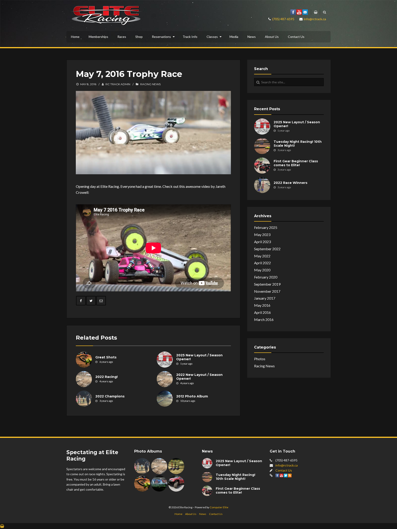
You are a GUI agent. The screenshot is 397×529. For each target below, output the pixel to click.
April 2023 (262, 241)
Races (121, 37)
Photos (259, 359)
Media (234, 37)
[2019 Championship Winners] (159, 484)
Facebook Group (293, 12)
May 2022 (262, 256)
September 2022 (267, 249)
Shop (139, 37)
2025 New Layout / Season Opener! (199, 357)
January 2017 (264, 298)
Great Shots (105, 357)
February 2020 (265, 277)
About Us (272, 37)
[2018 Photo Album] (176, 484)
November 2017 (267, 291)
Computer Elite (219, 507)
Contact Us (296, 37)
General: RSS (290, 475)
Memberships (98, 37)
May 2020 (262, 270)
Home (75, 37)
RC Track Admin (117, 84)
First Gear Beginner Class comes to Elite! (296, 163)
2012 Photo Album (192, 396)
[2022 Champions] (142, 466)
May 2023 (262, 234)
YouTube (299, 12)
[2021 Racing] (176, 466)
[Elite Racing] (106, 15)
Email (305, 12)
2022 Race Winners (290, 183)
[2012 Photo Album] (165, 399)
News (251, 37)
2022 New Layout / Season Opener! (199, 377)
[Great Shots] (84, 360)
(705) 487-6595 (283, 19)
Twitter (285, 475)
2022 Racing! (106, 377)
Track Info (190, 37)
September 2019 (267, 284)
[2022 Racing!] (84, 379)
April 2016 (262, 312)
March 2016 (264, 319)
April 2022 (262, 263)
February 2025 (265, 227)
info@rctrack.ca (315, 19)
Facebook (277, 475)
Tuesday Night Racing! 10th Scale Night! (298, 144)
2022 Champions (110, 396)
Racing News (150, 84)
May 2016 (262, 305)
